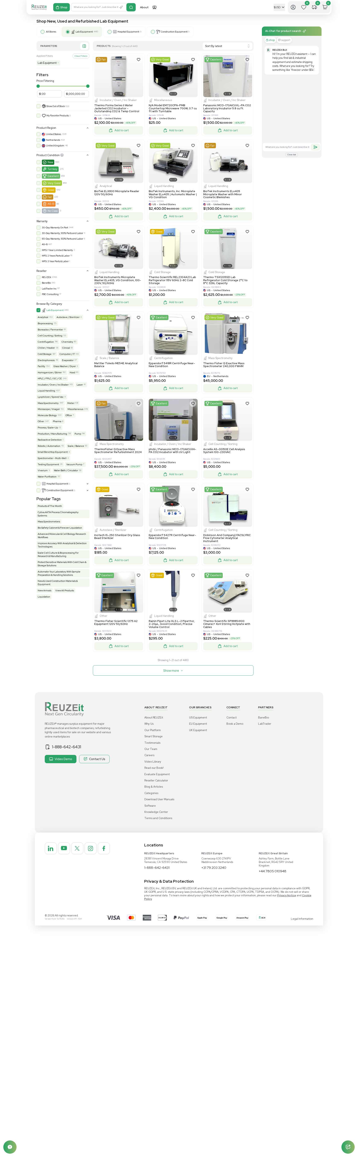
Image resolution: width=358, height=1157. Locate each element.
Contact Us (97, 759)
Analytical (43, 317)
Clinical (66, 347)
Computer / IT (67, 354)
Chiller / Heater (46, 347)
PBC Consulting (50, 294)
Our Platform (152, 730)
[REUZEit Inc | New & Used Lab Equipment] (39, 7)
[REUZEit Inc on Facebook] (104, 848)
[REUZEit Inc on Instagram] (91, 848)
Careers (149, 755)
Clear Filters (81, 55)
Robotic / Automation (49, 446)
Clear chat (291, 154)
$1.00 (42, 94)
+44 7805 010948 (272, 871)
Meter (70, 403)
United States (53, 134)
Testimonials (152, 743)
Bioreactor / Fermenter (50, 329)
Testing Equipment (48, 464)
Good (51, 190)
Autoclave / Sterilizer (68, 317)
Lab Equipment (48, 63)
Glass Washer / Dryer (64, 366)
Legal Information (302, 919)
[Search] (131, 7)
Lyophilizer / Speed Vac (50, 396)
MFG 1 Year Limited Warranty (57, 250)
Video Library (152, 761)
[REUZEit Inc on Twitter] (77, 848)
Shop (63, 7)
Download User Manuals (159, 799)
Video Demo (63, 759)
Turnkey (52, 169)
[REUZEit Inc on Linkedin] (51, 848)
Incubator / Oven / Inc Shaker (53, 384)
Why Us (149, 724)
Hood (72, 372)
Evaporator (68, 360)
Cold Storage (45, 354)
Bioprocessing (45, 323)
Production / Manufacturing (52, 433)
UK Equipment (198, 730)
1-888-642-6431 (66, 747)
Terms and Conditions (158, 818)
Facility (41, 366)
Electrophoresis (46, 360)
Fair (50, 197)
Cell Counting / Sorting (50, 335)
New (50, 162)
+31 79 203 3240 (213, 867)
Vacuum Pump (74, 464)
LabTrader (264, 724)
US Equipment (198, 717)
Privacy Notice (286, 895)
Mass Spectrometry (48, 403)
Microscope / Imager (49, 409)
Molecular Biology (47, 415)
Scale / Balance (76, 446)
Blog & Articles (153, 786)
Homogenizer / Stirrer (50, 372)
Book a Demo (234, 724)
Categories (151, 793)
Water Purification (47, 476)
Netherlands (53, 140)
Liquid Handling (46, 390)
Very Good (54, 183)
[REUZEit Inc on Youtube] (64, 848)
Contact (231, 717)
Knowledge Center (156, 812)
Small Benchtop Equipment (53, 452)
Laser (80, 384)
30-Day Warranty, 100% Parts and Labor (62, 233)
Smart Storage (153, 736)
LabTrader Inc (49, 288)
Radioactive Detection (50, 439)
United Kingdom (55, 145)
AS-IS (51, 204)
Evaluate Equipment (157, 774)
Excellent (53, 176)
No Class (53, 211)
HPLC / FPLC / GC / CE (50, 378)
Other (41, 421)
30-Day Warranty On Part (55, 227)
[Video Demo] (154, 7)
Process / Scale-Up (48, 427)
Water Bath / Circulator (66, 470)
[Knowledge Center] (10, 1147)
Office (68, 415)
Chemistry (67, 341)
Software (150, 805)
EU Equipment (198, 724)
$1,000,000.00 (75, 94)
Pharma (57, 421)
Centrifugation (46, 341)
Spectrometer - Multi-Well (52, 458)
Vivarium (43, 470)
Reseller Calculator (156, 780)
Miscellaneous (75, 409)
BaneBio (46, 282)
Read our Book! (154, 768)
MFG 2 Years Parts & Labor (56, 255)
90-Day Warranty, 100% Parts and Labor (62, 238)
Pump (78, 433)
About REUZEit (153, 717)
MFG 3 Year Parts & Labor (55, 261)
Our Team (150, 749)
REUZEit (46, 277)
